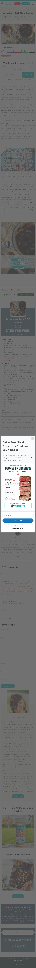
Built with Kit (18, 528)
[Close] (32, 438)
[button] (18, 486)
